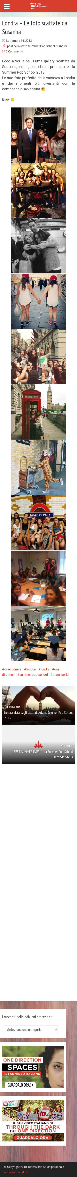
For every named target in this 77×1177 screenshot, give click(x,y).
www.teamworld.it (16, 1172)
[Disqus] (38, 830)
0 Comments (14, 51)
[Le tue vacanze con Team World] (38, 5)
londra (45, 669)
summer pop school (33, 675)
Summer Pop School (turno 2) (47, 46)
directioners (13, 669)
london (31, 669)
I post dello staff (16, 46)
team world (61, 675)
